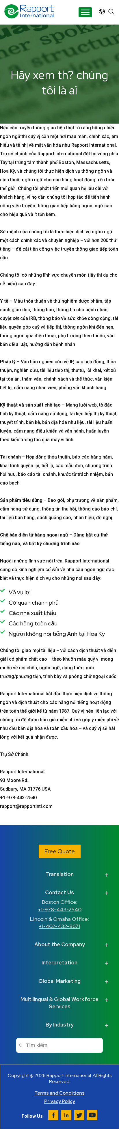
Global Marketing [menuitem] (59, 981)
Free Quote (59, 851)
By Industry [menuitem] (60, 1024)
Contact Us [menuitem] (59, 892)
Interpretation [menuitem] (59, 962)
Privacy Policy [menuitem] (59, 1101)
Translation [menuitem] (59, 874)
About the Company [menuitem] (59, 944)
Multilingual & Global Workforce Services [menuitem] (59, 1003)
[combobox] (59, 1045)
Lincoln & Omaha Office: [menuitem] (59, 922)
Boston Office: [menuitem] (59, 905)
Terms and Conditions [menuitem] (59, 1093)
